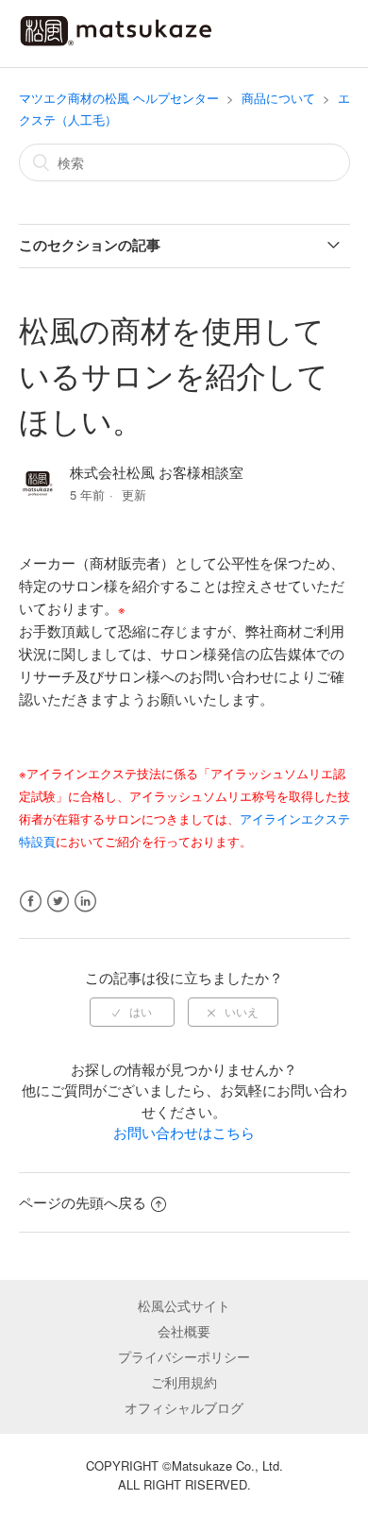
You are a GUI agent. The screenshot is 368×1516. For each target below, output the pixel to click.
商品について (278, 98)
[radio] (132, 1011)
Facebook (30, 901)
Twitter (58, 901)
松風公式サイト (184, 1305)
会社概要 (184, 1330)
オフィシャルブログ (184, 1407)
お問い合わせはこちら (184, 1132)
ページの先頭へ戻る (82, 1202)
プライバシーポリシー (184, 1356)
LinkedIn (85, 901)
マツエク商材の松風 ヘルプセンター (119, 98)
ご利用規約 (184, 1381)
